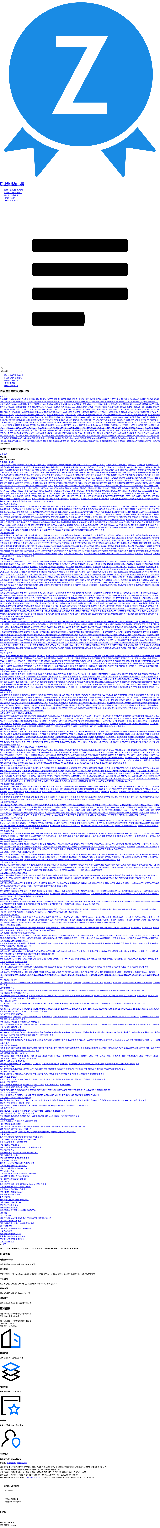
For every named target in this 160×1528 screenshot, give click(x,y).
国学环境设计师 (73, 593)
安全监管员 (35, 834)
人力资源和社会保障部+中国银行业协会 (132, 433)
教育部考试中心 (114, 428)
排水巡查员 (132, 465)
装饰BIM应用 (71, 813)
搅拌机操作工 (32, 546)
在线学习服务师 (48, 768)
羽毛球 (156, 797)
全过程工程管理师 (16, 593)
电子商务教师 (54, 734)
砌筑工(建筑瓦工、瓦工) (70, 763)
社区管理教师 (43, 734)
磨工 (22, 512)
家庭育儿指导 (116, 674)
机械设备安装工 (43, 499)
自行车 (17, 800)
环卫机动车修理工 (102, 478)
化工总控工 (68, 507)
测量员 (65, 836)
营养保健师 (65, 614)
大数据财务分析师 (90, 645)
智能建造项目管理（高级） (76, 810)
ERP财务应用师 (72, 854)
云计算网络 (11, 585)
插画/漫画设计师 (153, 577)
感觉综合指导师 (67, 708)
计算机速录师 (40, 564)
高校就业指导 (74, 687)
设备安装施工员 (154, 836)
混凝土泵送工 (138, 543)
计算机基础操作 (97, 674)
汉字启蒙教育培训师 (145, 703)
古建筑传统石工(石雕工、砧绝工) (64, 755)
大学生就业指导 (112, 700)
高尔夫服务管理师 (40, 598)
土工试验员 (28, 483)
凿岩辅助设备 (148, 789)
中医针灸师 (131, 847)
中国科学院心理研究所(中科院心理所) (132, 436)
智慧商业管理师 (89, 781)
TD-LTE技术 (88, 582)
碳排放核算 (35, 826)
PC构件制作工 (88, 535)
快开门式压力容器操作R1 (138, 894)
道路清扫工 (42, 538)
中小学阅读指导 (87, 703)
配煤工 (43, 473)
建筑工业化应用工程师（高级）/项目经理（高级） (19, 805)
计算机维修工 (16, 509)
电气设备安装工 (21, 514)
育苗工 (32, 480)
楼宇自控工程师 (143, 632)
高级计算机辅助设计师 (73, 640)
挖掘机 (44, 792)
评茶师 (8, 656)
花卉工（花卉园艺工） (58, 480)
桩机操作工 (141, 493)
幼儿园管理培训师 (135, 595)
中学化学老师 (27, 742)
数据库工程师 (5, 640)
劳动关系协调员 (112, 522)
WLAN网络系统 (123, 575)
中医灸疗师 (38, 611)
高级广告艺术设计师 (28, 640)
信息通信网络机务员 (146, 507)
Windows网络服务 (6, 572)
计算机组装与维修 (148, 580)
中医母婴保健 (45, 883)
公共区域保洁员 (63, 538)
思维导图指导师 (102, 603)
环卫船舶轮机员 (63, 478)
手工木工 (77, 496)
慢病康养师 (152, 614)
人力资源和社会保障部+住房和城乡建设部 (79, 412)
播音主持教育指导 (9, 687)
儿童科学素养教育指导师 (85, 705)
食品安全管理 (105, 682)
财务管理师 (44, 663)
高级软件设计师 (30, 627)
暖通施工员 (4, 839)
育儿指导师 (112, 721)
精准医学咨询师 (30, 614)
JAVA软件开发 (23, 878)
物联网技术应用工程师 (114, 854)
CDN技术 (34, 582)
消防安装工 (129, 480)
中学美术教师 (5, 742)
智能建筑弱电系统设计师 (24, 635)
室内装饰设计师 (124, 491)
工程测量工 (47, 548)
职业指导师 (105, 507)
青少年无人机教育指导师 (34, 700)
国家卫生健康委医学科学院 (24, 409)
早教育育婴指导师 (45, 732)
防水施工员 (105, 834)
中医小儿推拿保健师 (98, 849)
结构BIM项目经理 (17, 868)
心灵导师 (81, 609)
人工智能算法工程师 (146, 622)
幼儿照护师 (140, 656)
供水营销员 (46, 467)
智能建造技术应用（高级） (97, 810)
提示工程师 (98, 648)
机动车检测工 (118, 514)
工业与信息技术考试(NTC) (60, 407)
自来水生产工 (102, 467)
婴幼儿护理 (63, 677)
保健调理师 (66, 530)
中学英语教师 (49, 742)
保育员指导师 (57, 732)
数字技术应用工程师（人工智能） (97, 629)
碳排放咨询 (8, 826)
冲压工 (14, 512)
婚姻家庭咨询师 (153, 661)
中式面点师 (135, 517)
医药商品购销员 (88, 520)
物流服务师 (39, 522)
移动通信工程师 (36, 773)
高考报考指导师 (59, 606)
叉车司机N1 (24, 891)
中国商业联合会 (128, 399)
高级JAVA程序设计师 (85, 860)
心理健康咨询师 (107, 609)
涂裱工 (144, 491)
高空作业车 (132, 789)
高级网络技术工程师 (131, 854)
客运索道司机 (66, 894)
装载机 (38, 792)
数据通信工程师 (24, 773)
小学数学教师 (125, 742)
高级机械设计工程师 (33, 624)
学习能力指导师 (102, 601)
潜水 (86, 797)
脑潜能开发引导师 (20, 609)
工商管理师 (37, 669)
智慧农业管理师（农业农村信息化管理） (90, 917)
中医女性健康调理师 (84, 847)
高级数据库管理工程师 (45, 627)
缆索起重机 (105, 792)
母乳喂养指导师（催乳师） (43, 726)
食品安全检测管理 (56, 663)
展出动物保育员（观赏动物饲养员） (14, 465)
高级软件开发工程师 (80, 627)
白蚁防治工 (32, 465)
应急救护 (87, 684)
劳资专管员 (40, 836)
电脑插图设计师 (126, 561)
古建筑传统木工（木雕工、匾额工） (73, 488)
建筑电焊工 (51, 786)
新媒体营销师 (80, 666)
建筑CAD (141, 834)
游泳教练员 (26, 797)
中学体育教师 (154, 739)
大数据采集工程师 (16, 648)
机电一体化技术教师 (42, 739)
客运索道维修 (76, 894)
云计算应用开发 (151, 582)
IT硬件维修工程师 (132, 577)
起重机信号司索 (31, 786)
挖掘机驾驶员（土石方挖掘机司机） (29, 493)
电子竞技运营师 (26, 768)
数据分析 (96, 878)
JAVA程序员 (63, 645)
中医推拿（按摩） (20, 886)
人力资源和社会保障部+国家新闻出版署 (50, 433)
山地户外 (89, 800)
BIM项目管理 (144, 813)
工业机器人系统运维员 (75, 525)
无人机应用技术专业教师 (15, 700)
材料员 (93, 836)
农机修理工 (22, 507)
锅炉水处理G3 (153, 894)
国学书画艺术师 (85, 593)
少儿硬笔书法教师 (90, 708)
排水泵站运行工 (112, 465)
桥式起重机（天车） (8, 786)
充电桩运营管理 (15, 771)
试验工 (151, 483)
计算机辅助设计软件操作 (9, 674)
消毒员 (130, 527)
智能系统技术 (45, 585)
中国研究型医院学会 (108, 441)
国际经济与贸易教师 (67, 734)
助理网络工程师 (43, 645)
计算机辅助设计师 (118, 577)
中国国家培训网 (84, 399)
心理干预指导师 (146, 909)
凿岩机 (4, 792)
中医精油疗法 (12, 883)
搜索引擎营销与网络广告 (77, 580)
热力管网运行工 (28, 470)
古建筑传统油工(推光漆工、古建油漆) (135, 752)
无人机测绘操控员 (91, 525)
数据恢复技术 (151, 567)
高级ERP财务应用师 (44, 640)
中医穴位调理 (144, 883)
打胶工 (135, 538)
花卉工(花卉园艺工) (40, 758)
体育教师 (131, 737)
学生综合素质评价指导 (11, 682)
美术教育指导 (66, 684)
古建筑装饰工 (5, 551)
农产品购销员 (50, 517)
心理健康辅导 (49, 687)
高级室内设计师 (101, 640)
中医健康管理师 (80, 611)
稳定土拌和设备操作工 (108, 543)
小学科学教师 (103, 742)
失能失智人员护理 (84, 682)
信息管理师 (77, 669)
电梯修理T (86, 894)
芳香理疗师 (129, 611)
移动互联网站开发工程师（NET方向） (88, 773)
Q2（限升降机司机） (66, 891)
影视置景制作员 (141, 525)
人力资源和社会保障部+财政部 (28, 436)
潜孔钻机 (78, 786)
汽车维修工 (108, 514)
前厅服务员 (130, 520)
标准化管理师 (63, 820)
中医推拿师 (76, 849)
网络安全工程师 (102, 637)
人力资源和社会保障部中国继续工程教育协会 (101, 409)
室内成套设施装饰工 (55, 541)
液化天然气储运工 (116, 473)
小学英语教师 (114, 742)
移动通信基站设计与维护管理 (56, 577)
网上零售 (89, 666)
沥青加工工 (17, 543)
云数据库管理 (139, 582)
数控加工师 (132, 567)
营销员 (42, 507)
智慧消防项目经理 (92, 865)
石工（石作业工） (32, 491)
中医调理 (52, 886)
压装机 (16, 792)
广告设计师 (95, 527)
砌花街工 (141, 548)
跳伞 (148, 797)
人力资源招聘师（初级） (102, 595)
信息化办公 (28, 875)
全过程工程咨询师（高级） (33, 810)
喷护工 (97, 546)
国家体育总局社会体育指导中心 (60, 404)
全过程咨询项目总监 (118, 865)
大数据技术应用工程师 (111, 648)
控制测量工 (38, 548)
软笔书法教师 (105, 697)
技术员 (59, 836)
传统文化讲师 (97, 593)
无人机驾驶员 (118, 525)
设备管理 (51, 904)
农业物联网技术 (100, 768)
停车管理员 (46, 520)
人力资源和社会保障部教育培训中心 (136, 409)
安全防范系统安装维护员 (32, 520)
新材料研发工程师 (54, 632)
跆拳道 (112, 797)
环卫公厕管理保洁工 (78, 478)
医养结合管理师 (108, 815)
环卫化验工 (90, 478)
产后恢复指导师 (83, 721)
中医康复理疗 (43, 886)
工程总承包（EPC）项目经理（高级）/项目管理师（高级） (103, 807)
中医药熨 (91, 883)
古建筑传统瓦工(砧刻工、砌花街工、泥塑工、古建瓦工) (70, 758)
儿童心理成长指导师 (19, 703)
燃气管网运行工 (102, 473)
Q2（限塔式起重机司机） (150, 891)
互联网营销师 (12, 527)
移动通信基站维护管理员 (126, 771)
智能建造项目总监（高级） (54, 810)
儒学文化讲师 (141, 695)
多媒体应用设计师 (90, 643)
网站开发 (45, 878)
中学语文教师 (70, 742)
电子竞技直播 (11, 684)
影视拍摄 (57, 705)
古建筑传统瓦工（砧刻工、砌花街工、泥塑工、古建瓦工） (133, 488)
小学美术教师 (92, 742)
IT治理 (141, 572)
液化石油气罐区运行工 (126, 475)
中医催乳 (3, 883)
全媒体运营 (35, 828)
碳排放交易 (17, 826)
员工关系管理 (39, 674)
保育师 (91, 530)
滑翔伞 (95, 797)
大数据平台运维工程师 (118, 645)
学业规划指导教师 (136, 700)
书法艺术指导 (20, 677)
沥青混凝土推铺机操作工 (133, 750)
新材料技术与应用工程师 (71, 632)
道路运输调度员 (72, 522)
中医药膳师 (152, 847)
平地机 (108, 789)
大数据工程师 (43, 648)
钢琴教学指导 (53, 677)
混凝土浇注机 (29, 789)
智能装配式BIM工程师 (48, 779)
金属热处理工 (133, 512)
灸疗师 (136, 611)
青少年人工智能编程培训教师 (72, 700)
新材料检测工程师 (40, 632)
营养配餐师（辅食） (29, 724)
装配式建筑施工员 (76, 512)
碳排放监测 (44, 826)
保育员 (2, 711)
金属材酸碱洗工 (39, 512)
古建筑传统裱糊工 (94, 551)
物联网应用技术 (40, 820)
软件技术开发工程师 (15, 645)
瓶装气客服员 (137, 473)
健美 (34, 800)
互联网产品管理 (108, 875)
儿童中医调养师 (50, 611)
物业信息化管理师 (58, 567)
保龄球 (52, 797)
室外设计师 (26, 580)
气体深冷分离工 (51, 512)
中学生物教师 (143, 739)
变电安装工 (114, 496)
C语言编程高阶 (106, 902)
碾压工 (40, 546)
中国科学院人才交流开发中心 (30, 417)
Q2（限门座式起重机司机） (129, 891)
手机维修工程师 (37, 637)
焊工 (156, 507)
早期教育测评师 (152, 705)
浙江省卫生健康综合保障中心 (92, 415)
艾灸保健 (3, 677)
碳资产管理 (149, 823)
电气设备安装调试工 (140, 496)
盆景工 (37, 480)
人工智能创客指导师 (53, 700)
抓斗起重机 (95, 792)
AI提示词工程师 (131, 697)
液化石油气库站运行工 (144, 475)
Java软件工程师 (63, 902)
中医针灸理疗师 (31, 909)
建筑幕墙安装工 (19, 541)
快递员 (17, 522)
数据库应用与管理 (46, 572)
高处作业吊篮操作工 (137, 499)
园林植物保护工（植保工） (115, 548)
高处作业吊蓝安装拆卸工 (15, 758)
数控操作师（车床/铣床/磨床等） (114, 567)
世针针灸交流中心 (110, 407)
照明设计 (98, 632)
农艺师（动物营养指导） (18, 920)
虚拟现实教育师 (75, 768)
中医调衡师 (41, 614)
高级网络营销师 (22, 854)
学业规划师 (147, 601)
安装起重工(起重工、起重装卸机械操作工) (108, 758)
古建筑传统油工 (133, 551)
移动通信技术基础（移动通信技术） (107, 582)
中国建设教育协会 (129, 404)
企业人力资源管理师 (126, 522)
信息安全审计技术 (25, 569)
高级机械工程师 (47, 624)
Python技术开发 (150, 875)
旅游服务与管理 (135, 674)
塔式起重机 (141, 792)
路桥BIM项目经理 (116, 868)
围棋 (26, 800)
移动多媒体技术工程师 (74, 781)
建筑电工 (106, 496)
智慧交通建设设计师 (44, 771)
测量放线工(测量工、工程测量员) (30, 763)
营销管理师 (15, 567)
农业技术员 (73, 517)
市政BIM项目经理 (60, 868)
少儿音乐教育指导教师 (48, 697)
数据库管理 (104, 878)
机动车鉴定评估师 (98, 509)
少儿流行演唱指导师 (17, 697)
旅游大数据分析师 (75, 645)
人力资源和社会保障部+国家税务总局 (57, 436)
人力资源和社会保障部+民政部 (147, 441)
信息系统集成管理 (52, 875)
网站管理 (43, 904)
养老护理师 (46, 815)
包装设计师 (31, 527)
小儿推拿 (36, 677)
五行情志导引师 (109, 598)
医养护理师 (142, 614)
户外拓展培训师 (17, 595)
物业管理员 (79, 483)
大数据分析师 (126, 648)
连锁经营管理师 (13, 658)
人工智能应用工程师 (17, 624)
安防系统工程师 (36, 629)
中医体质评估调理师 (46, 909)
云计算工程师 (74, 656)
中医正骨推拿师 (46, 844)
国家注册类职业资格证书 (14, 190)
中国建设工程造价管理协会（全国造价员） (124, 430)
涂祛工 (85, 752)
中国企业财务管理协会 (106, 433)
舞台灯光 (113, 632)
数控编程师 (44, 561)
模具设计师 (151, 561)
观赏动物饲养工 (37, 535)
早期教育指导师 (84, 606)
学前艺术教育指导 (61, 687)
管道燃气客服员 (149, 473)
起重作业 (149, 679)
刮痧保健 (104, 677)
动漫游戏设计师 (132, 643)
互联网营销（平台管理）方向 (102, 826)
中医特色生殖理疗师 (31, 844)
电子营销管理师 (45, 567)
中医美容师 (109, 847)
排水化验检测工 (53, 465)
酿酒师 (66, 663)
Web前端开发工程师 (33, 902)
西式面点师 (126, 517)
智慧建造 (39, 865)
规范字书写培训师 (13, 705)
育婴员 (97, 530)
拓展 (83, 800)
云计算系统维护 (23, 585)
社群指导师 (141, 663)
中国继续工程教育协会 (84, 404)
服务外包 (32, 666)
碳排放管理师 (55, 826)
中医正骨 (21, 883)
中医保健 (58, 737)
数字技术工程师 (111, 779)
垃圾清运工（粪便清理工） (116, 535)
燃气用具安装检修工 (26, 475)
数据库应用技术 (119, 902)
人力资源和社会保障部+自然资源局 (134, 425)
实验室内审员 (76, 834)
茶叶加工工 (108, 517)
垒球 (5, 800)
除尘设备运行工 (19, 535)
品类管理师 (150, 666)
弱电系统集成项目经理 (150, 627)
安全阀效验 (55, 894)
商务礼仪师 (87, 716)
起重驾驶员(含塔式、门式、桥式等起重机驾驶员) (26, 755)
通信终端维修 (23, 577)
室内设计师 (53, 580)
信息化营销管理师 (116, 572)
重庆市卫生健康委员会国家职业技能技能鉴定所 (66, 420)
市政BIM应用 (39, 813)
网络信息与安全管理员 (8, 507)
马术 (136, 797)
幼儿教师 (23, 711)
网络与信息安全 (59, 572)
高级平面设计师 (89, 640)
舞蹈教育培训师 (100, 703)
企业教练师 (51, 595)
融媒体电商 (123, 781)
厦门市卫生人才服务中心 (96, 420)
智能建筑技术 (34, 585)
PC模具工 (56, 535)
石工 (89, 543)
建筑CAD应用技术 (33, 561)
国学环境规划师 (64, 598)
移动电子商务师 (102, 781)
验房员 (122, 834)
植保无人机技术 (125, 768)
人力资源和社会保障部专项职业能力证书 (15, 671)
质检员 (11, 496)
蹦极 (62, 797)
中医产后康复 (56, 883)
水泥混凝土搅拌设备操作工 (16, 546)
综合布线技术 (33, 572)
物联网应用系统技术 (131, 585)
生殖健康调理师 (17, 614)
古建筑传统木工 (145, 551)
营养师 (143, 708)
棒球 (1, 800)
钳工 (9, 512)
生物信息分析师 (119, 614)
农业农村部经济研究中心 (18, 441)
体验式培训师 (142, 598)
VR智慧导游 (69, 776)
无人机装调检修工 (106, 525)
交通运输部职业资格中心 (54, 417)
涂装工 (77, 514)
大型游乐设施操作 (37, 891)
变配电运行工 (140, 467)
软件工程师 (15, 640)
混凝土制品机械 (99, 786)
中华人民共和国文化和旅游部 (94, 428)
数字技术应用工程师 (56, 648)
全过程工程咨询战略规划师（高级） (140, 807)
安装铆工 (137, 480)
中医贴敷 (29, 883)
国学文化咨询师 (120, 593)
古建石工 (62, 551)
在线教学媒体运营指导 (41, 679)
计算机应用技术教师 (103, 739)
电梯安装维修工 (110, 483)
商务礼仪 (86, 674)
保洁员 (8, 480)
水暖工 (18, 488)
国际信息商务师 (102, 572)
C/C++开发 (107, 569)
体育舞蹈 (70, 800)
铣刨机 (66, 786)
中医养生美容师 (146, 611)
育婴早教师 (122, 721)
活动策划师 (85, 663)
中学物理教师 (38, 742)
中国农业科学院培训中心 (47, 409)
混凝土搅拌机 (74, 789)
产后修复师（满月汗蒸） (58, 721)
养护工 (129, 548)
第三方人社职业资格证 (28, 399)
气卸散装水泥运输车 (124, 786)
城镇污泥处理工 (51, 554)
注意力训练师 (49, 601)
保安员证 (12, 430)
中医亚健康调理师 (7, 844)
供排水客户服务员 (23, 556)
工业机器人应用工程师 (116, 624)
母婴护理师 (17, 724)
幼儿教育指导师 (145, 658)
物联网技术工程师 (30, 643)
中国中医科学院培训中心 (51, 425)
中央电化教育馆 (19, 402)
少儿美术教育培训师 (129, 703)
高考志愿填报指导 (151, 700)
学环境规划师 (108, 593)
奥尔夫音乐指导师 (41, 708)
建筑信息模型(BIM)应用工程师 (53, 695)
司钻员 (41, 483)
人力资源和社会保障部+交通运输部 (87, 436)
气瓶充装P (95, 894)
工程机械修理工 (137, 486)
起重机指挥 (42, 786)
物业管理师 (73, 509)
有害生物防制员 (131, 507)
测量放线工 (23, 548)
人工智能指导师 (87, 768)
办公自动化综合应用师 (32, 860)
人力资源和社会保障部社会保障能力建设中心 (117, 412)
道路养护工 (122, 541)
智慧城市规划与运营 (80, 585)
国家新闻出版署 (78, 441)
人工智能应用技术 (23, 622)
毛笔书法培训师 (94, 697)
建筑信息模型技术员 (39, 525)
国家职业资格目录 (11, 195)
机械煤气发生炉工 (145, 470)
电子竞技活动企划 (133, 677)
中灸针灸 (60, 886)
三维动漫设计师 (6, 580)
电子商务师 (105, 527)
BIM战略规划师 (63, 779)
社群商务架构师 (12, 666)
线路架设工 (4, 496)
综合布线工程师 (72, 635)
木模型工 (37, 543)
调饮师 (88, 509)
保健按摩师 (48, 530)
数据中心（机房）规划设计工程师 (92, 635)
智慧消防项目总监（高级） (118, 810)
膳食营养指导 (22, 687)
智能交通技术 (56, 585)
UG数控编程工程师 (64, 561)
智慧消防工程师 (58, 771)
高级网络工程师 (58, 640)
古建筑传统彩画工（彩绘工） (99, 488)
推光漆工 (148, 548)
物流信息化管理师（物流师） (45, 575)
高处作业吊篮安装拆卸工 (119, 499)
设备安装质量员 (108, 836)
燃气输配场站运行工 (54, 473)
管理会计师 (46, 718)
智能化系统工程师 (23, 629)
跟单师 (22, 561)
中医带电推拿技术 (117, 883)
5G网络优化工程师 (139, 635)
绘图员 (12, 836)
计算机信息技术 (32, 661)
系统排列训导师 (131, 598)
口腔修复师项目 (19, 909)
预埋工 (94, 480)
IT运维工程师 (77, 637)
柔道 (116, 797)
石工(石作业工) (28, 760)
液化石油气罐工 (36, 478)
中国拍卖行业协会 (126, 441)
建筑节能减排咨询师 (33, 695)
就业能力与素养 (6, 695)
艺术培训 (96, 677)
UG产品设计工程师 (91, 561)
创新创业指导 (117, 687)
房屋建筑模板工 (121, 546)
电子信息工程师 (28, 564)
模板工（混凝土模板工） (59, 499)
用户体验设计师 (66, 875)
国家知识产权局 (109, 436)
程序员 (2, 875)
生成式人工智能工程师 (81, 622)
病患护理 (20, 684)
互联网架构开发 (79, 878)
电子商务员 (53, 645)
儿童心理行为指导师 (147, 609)
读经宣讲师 (119, 598)
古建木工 (77, 551)
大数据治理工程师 (30, 648)
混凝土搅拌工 (96, 499)
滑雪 (47, 797)
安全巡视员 (26, 834)
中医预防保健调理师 (60, 844)
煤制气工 (82, 470)
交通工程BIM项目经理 (147, 865)
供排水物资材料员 (91, 554)
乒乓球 (50, 800)
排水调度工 (122, 465)
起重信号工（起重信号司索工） (124, 493)
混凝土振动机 (18, 789)
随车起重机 (132, 792)
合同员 (76, 836)
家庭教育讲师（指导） (74, 601)
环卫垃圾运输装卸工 (117, 478)
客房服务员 (139, 520)
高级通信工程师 (17, 627)
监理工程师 (4, 593)
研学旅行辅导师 (51, 603)
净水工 (66, 554)
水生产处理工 (113, 467)
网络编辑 (68, 569)
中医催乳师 (28, 849)
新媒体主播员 (5, 768)
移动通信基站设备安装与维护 (79, 577)
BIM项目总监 (83, 870)
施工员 (30, 839)
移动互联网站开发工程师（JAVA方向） (118, 773)
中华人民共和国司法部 (85, 438)
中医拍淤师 (18, 844)
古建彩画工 (24, 551)
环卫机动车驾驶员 (50, 478)
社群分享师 (150, 663)
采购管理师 (24, 567)
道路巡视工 (113, 541)
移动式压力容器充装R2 (119, 894)
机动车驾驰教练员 (131, 514)
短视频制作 (53, 682)
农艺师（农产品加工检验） (136, 917)
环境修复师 (143, 593)
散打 (59, 800)
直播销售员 (69, 695)
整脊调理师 (50, 614)
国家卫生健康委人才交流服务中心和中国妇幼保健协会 (54, 438)
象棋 (30, 800)
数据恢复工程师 (50, 637)
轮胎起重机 (86, 792)
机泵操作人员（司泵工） (17, 554)
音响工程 (106, 632)
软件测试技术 (54, 878)
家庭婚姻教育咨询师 (78, 598)
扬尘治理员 (17, 834)
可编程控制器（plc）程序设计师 (90, 564)
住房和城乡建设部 (9, 399)
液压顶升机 (62, 792)
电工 (12, 514)
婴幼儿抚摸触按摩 (86, 677)
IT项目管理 (92, 575)
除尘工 (45, 496)
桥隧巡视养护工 (100, 486)
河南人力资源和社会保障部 (100, 423)
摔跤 (120, 797)
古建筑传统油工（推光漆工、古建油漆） (43, 488)
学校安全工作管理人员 (105, 695)
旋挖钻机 (59, 786)
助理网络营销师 (44, 854)
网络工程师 (17, 663)
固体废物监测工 (142, 535)
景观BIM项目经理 (74, 868)
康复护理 (124, 674)
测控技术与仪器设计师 (83, 567)
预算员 (27, 836)
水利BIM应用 (60, 813)
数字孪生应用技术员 (80, 507)
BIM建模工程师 (88, 779)
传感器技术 (11, 588)
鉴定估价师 (139, 522)
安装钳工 (151, 496)
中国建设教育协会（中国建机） (32, 404)
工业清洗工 (143, 512)
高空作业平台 (122, 789)
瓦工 (80, 543)
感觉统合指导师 (69, 732)
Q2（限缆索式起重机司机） (107, 891)
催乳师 (135, 721)
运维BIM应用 (18, 813)
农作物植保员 (19, 517)
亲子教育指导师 (55, 708)
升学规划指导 (123, 700)
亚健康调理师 (54, 609)
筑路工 (56, 486)
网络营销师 (29, 820)
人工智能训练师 (33, 507)
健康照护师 (75, 530)
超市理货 (43, 677)
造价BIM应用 (82, 813)
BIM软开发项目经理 (34, 870)
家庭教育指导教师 (13, 711)
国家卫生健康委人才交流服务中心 (111, 417)
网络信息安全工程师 (126, 823)
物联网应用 (10, 679)
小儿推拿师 (17, 708)
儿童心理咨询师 (133, 609)
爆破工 (51, 496)
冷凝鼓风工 (112, 470)
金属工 (24, 488)
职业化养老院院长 (85, 595)
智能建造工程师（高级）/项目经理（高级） (136, 805)
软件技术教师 (73, 739)
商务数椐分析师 (150, 645)
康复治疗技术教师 (80, 737)
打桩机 (21, 792)
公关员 (70, 527)
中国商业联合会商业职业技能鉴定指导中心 (45, 402)
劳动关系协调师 (44, 661)
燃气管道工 (89, 475)
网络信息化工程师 (53, 564)
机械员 (33, 836)
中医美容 (65, 883)
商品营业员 (99, 520)
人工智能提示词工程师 (63, 622)
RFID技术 (29, 588)
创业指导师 (148, 522)
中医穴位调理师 (66, 849)
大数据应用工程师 (100, 624)
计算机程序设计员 (47, 509)
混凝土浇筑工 (86, 499)
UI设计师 (83, 875)
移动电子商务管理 (23, 582)
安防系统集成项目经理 (132, 627)
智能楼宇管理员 (123, 483)
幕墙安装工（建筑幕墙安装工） (73, 491)
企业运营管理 (56, 666)
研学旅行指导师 (101, 705)
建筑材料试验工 (146, 546)
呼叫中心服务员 (50, 522)
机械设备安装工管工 (107, 512)
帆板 (140, 797)
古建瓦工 (70, 551)
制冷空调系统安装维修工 (56, 525)
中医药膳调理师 (132, 614)
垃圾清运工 (139, 478)
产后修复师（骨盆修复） (38, 721)
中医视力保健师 (98, 847)
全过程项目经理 (132, 865)
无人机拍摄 (77, 679)
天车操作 (30, 682)
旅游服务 (106, 674)
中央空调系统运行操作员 (138, 483)
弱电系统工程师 (49, 629)
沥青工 (152, 486)
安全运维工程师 (26, 632)
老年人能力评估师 (18, 530)
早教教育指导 (73, 677)
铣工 (26, 512)
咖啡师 (2, 656)
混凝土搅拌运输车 (62, 789)
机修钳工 (72, 538)
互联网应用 (98, 580)
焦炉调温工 (35, 473)
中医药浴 (98, 883)
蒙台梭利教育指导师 (120, 708)
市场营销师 (86, 669)
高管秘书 (53, 561)
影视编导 (49, 705)
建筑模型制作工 (97, 483)
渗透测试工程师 (147, 629)
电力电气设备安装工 (91, 512)
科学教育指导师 (39, 603)
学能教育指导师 (64, 603)
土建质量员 (137, 836)
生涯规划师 (95, 606)
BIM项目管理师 (76, 779)
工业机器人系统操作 (35, 687)
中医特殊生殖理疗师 (17, 611)
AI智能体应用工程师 (114, 622)
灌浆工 (88, 480)
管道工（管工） (125, 496)
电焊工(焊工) (110, 763)
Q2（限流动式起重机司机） (85, 891)
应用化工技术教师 (40, 737)
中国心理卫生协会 (70, 425)
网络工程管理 (134, 878)
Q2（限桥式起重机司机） (30, 894)
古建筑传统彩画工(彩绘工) (111, 752)
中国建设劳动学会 (48, 399)
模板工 (86, 546)
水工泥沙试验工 (134, 546)
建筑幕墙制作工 (31, 541)
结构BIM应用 (103, 813)
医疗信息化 (10, 575)
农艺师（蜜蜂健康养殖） (115, 917)
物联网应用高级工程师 (114, 585)
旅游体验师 (94, 663)
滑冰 (74, 797)
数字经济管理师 (103, 645)
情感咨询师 (60, 611)
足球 (45, 800)
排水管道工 (141, 465)
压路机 (33, 792)
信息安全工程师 (110, 771)
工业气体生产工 (149, 509)
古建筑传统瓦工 (120, 551)
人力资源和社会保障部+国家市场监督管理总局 (21, 425)
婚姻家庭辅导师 (129, 695)
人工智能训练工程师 (130, 622)
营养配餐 (49, 684)
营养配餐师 (65, 724)
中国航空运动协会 (118, 438)
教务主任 (152, 742)
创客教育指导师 (12, 603)
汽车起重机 (150, 792)
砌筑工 (140, 509)
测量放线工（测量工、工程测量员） (29, 496)
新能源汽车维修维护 (119, 682)
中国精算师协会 (103, 438)
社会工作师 (141, 666)
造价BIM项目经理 (131, 868)
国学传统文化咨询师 (31, 593)
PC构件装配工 (77, 535)
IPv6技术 (79, 582)
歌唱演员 (5, 697)
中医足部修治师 (105, 844)
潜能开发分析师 (128, 661)
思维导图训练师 (124, 601)
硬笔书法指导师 (23, 606)
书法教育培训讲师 (118, 697)
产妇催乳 (54, 679)
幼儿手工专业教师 (104, 708)
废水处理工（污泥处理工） (143, 541)
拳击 (124, 797)
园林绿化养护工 (99, 548)
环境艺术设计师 (101, 658)
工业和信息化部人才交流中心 (107, 404)
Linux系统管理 (150, 569)
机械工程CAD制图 (65, 679)
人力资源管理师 (57, 669)
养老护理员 (38, 530)
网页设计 (75, 875)
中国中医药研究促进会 (146, 412)
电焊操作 (122, 677)
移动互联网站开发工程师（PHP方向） (57, 773)
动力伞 (106, 797)
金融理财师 (6, 595)
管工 (23, 509)
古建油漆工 (15, 551)
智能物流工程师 (98, 771)
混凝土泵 (147, 786)
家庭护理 (23, 682)
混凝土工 (105, 499)
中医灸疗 (128, 883)
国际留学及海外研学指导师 (145, 606)
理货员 (32, 522)
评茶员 (101, 517)
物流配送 (29, 677)
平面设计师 (62, 580)
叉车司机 (81, 509)
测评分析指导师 (114, 603)
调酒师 (77, 663)
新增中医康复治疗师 (70, 912)
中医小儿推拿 (32, 886)
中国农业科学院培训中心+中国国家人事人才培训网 (126, 415)
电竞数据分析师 (26, 598)
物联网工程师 (85, 656)
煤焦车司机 (132, 470)
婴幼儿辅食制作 (77, 684)
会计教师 (29, 737)
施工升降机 (71, 792)
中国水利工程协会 (80, 423)
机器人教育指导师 (25, 603)
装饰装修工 (10, 493)
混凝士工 (133, 509)
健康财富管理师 (17, 656)
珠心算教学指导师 (9, 606)
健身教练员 (57, 658)
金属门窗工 (86, 538)
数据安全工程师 (75, 820)
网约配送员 (41, 656)
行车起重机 (20, 786)
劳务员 (48, 836)
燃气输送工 (98, 475)
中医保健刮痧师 (85, 614)
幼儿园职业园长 (33, 711)
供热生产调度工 (15, 470)
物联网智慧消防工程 (76, 865)
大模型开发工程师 (72, 648)
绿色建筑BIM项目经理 (146, 868)
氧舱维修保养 (104, 894)
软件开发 (88, 878)
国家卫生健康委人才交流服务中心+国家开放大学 (52, 423)
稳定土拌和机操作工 (125, 543)
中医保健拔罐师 (118, 844)
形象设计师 (86, 527)
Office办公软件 (90, 904)
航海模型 (40, 800)
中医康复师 (39, 912)
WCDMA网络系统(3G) (138, 575)
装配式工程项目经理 (51, 865)
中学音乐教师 (16, 742)
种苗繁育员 (88, 517)
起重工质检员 (63, 512)
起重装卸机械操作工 (146, 514)
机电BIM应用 (92, 813)
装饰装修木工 (136, 491)
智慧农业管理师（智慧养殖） (34, 917)
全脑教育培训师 (46, 606)
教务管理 (144, 742)
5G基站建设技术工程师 (146, 771)
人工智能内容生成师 (8, 622)
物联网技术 (113, 878)
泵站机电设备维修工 (126, 467)
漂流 (90, 797)
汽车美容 (48, 674)
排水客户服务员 (99, 465)
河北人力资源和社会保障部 (70, 409)
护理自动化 (116, 564)
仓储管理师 (6, 567)
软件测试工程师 (131, 624)
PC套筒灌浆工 (99, 535)
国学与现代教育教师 (128, 705)
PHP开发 (115, 569)
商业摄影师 (22, 527)
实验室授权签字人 (63, 834)
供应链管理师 (149, 520)
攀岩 (66, 797)
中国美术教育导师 (114, 703)
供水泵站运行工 (57, 467)
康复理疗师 (97, 815)
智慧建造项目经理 (21, 865)
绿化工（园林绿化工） (76, 480)
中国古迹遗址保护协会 (39, 441)
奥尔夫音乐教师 (77, 603)
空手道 (64, 800)
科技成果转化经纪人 (120, 595)
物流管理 (36, 904)
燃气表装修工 (39, 475)
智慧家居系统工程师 (8, 629)
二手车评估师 (7, 661)
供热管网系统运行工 (42, 470)
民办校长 (12, 745)
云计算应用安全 (128, 582)
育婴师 (129, 721)
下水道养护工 (67, 543)
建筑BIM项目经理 (46, 868)
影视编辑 (71, 705)
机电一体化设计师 (139, 561)
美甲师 (2, 520)
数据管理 (128, 902)
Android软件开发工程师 (79, 902)
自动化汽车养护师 (128, 564)
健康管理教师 (67, 737)
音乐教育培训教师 (33, 697)
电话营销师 (15, 561)
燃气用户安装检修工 (88, 473)
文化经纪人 (77, 527)
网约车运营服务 (147, 677)
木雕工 (31, 543)
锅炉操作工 (55, 470)
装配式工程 (64, 865)
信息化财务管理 (134, 580)
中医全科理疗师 (6, 909)
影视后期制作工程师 (105, 643)
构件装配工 (110, 480)
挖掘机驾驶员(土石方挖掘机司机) (18, 752)
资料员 (87, 836)
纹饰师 (57, 614)
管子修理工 (49, 543)
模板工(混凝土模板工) (51, 763)
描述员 (35, 483)
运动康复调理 (132, 679)
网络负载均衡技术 (57, 569)
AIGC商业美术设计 (65, 697)
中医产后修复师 (48, 847)
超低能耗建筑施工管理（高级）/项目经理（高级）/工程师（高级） (54, 807)
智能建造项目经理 (7, 865)
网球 (152, 797)
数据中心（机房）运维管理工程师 (118, 635)
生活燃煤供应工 (93, 470)
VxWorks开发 (88, 569)
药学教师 (50, 737)
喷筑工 (91, 546)
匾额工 (31, 551)
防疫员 (122, 507)
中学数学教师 (59, 742)
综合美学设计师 (114, 705)
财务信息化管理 (6, 902)
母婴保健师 (79, 815)
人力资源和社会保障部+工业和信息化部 (65, 428)
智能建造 (32, 865)
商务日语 (142, 577)
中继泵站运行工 (151, 467)
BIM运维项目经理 (19, 870)
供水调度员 (77, 467)
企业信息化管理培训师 (87, 572)
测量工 (30, 548)
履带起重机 (123, 792)
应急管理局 (73, 415)
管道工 (87, 541)
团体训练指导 (113, 677)
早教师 (105, 721)
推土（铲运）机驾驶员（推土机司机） (58, 493)
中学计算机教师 (132, 739)
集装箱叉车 (84, 789)
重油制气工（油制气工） (69, 470)
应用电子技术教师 (118, 739)
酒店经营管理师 (19, 661)
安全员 (19, 520)
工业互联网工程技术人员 (137, 776)
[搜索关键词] (21, 371)
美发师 (8, 520)
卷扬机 (79, 792)
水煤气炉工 (103, 470)
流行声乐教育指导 (109, 684)
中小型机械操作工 (86, 486)
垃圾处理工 (130, 478)
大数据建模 (142, 682)
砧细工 (37, 551)
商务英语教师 (9, 737)
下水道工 (57, 543)
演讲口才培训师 (28, 708)
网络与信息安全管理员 (21, 525)
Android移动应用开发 (47, 582)
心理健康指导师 (152, 708)
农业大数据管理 (113, 768)
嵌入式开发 (98, 569)
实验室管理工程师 (40, 595)
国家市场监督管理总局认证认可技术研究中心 (43, 412)
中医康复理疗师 (106, 611)
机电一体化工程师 (134, 629)
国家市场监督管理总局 (15, 420)
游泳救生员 (17, 797)
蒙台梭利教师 (107, 661)
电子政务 (60, 575)
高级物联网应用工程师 (62, 627)
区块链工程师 (139, 773)
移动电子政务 (11, 582)
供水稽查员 (28, 467)
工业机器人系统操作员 (118, 776)
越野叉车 (92, 789)
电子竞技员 (15, 768)
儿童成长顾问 (34, 606)
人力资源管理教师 (90, 734)
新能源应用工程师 (88, 632)
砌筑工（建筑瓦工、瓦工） (38, 501)
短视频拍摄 (95, 682)
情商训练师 (112, 601)
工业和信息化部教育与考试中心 (106, 399)
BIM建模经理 (93, 870)
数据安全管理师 (89, 637)
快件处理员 (24, 522)
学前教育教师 (111, 737)
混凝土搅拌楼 (7, 789)
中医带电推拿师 (60, 847)
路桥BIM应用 (28, 813)
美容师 (14, 520)
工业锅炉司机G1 (19, 896)
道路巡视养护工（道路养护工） (118, 486)
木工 (83, 496)
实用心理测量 (96, 684)
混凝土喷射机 (40, 789)
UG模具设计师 (77, 561)
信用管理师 (26, 663)
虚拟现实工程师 (52, 656)
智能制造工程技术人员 (14, 779)
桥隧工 (50, 486)
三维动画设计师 (120, 643)
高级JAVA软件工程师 (148, 640)
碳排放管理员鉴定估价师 (64, 514)
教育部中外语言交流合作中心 (139, 438)
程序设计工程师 (144, 624)
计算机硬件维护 (69, 904)
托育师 (65, 703)
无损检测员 (50, 514)
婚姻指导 (56, 684)
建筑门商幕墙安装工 (108, 755)
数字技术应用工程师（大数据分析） (70, 629)
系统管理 (58, 904)
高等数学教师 (124, 734)
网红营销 (83, 687)
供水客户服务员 (17, 467)
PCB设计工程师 (145, 637)
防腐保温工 (119, 480)
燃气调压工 (49, 475)
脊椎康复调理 (87, 679)
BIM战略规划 (133, 813)
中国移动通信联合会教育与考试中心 (14, 766)
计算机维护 (56, 674)
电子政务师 (55, 661)
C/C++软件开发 (36, 878)
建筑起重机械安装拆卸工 (102, 493)
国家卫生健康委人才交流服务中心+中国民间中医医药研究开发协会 (43, 430)
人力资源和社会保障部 (109, 425)
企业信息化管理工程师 (37, 776)
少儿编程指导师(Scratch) (29, 705)
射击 (78, 797)
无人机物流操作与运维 (23, 679)
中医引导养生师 (17, 849)
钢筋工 (15, 501)
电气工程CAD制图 (107, 679)
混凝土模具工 (75, 499)
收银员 (122, 520)
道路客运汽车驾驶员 (86, 522)
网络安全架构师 (13, 632)
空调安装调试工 (147, 480)
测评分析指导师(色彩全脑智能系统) (134, 603)
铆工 (18, 512)
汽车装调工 (98, 514)
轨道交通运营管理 (29, 771)
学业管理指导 (100, 700)
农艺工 (27, 517)
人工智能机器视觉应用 (129, 637)
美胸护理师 (74, 614)
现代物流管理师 (123, 658)
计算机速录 (108, 580)
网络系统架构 (37, 569)
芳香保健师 (57, 530)
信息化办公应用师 (16, 860)
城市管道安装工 (41, 486)
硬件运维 (143, 878)
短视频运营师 (120, 656)
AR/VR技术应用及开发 (14, 875)
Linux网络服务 (138, 569)
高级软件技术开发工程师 (130, 640)
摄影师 (50, 658)
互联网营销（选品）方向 (11, 828)
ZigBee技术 (21, 588)
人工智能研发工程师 (98, 622)
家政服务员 (29, 530)
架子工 (10, 501)
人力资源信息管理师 (131, 572)
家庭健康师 (31, 609)
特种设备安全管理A (33, 896)
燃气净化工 (68, 475)
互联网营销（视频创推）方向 (126, 826)
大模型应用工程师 (86, 648)
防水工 (88, 496)
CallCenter (116, 580)
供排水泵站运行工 (9, 556)
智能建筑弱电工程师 (58, 635)
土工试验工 (10, 548)
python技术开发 (10, 823)
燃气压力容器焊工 (111, 475)
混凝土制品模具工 (108, 546)
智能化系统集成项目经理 (113, 627)
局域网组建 (21, 904)
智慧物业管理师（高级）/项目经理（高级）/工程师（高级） (96, 805)
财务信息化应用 (39, 875)
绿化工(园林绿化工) (82, 760)
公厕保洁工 (51, 538)
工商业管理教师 (104, 734)
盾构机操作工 (64, 486)
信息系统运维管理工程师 (127, 632)
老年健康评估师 (106, 909)
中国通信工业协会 (66, 399)
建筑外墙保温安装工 (15, 483)
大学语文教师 (135, 734)
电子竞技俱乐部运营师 (11, 598)
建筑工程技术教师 (27, 739)
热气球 (100, 797)
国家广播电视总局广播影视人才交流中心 (129, 423)
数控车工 (36, 509)
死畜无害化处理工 (9, 538)
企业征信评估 (77, 674)
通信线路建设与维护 (36, 577)
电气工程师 (70, 567)
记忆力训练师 (59, 601)
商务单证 (40, 666)
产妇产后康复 (136, 687)
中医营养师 (73, 609)
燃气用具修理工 (79, 475)
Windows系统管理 (20, 572)
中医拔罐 (73, 883)
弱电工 (99, 496)
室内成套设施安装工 (110, 491)
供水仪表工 (37, 467)
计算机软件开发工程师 (68, 564)
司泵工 (94, 496)
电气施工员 (13, 839)
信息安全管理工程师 (17, 820)
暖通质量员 (119, 836)
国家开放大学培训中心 (57, 415)
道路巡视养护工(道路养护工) (110, 760)
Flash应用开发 (77, 569)
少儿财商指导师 (89, 603)
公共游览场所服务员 (112, 520)
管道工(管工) (84, 763)
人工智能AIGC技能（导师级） (42, 622)
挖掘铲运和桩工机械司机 (82, 493)
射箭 (82, 797)
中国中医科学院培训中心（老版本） (81, 417)
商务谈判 (47, 666)
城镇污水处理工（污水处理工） (71, 465)
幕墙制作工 (43, 491)
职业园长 (60, 595)
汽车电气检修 (71, 682)
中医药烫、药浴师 (52, 849)
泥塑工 (56, 551)
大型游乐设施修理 (51, 891)
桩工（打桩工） (152, 493)
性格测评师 (69, 611)
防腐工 (4, 543)
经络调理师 (6, 614)
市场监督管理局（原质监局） (132, 407)
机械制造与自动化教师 (59, 739)
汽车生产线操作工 (87, 514)
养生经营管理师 (93, 611)
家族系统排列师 (12, 601)
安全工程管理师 (132, 593)
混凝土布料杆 (138, 786)
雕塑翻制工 (48, 483)
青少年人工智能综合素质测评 (111, 606)
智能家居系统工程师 (42, 635)
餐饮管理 (114, 663)
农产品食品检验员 (38, 517)
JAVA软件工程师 (30, 645)
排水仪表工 (88, 465)
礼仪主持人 (62, 527)
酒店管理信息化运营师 (101, 776)
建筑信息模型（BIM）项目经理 (54, 870)
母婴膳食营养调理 (94, 687)
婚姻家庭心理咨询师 (93, 609)
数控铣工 (29, 509)
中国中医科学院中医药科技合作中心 (30, 415)
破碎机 (139, 789)
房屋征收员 (114, 834)
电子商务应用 (120, 875)
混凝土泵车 (50, 789)
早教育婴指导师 (6, 708)
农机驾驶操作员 (62, 517)
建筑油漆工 (142, 538)
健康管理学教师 (22, 732)
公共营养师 (114, 527)
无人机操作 (150, 768)
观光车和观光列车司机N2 (10, 891)
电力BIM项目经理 (102, 868)
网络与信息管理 (72, 572)
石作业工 (111, 538)
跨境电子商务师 (139, 902)
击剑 (132, 797)
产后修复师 (72, 721)
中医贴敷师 (24, 616)
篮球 (95, 800)
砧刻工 (43, 551)
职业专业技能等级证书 (13, 193)
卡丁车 (58, 797)
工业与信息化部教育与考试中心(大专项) (124, 420)
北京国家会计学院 (75, 433)
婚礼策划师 (152, 525)
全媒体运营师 (129, 525)
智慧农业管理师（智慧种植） (11, 917)
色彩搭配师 (49, 507)
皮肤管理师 (15, 616)
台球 (55, 800)
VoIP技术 (72, 582)
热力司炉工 (15, 473)
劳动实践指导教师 (56, 703)
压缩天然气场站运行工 (71, 473)
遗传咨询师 (108, 614)
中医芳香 (36, 883)
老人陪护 (141, 679)
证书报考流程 (9, 198)
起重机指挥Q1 (45, 894)
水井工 (84, 467)
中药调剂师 (57, 912)
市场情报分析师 (68, 666)
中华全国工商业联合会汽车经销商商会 (21, 428)
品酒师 (71, 663)
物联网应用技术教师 (87, 739)
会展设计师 (41, 527)
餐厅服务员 (117, 517)
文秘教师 (149, 737)
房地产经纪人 (69, 483)
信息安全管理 (123, 878)
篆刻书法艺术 (29, 684)
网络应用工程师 (44, 643)
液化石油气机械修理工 (21, 478)
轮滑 (70, 797)
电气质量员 (128, 836)
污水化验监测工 (6, 535)
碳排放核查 (26, 826)
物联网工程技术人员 (73, 771)
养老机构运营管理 (42, 682)
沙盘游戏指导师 (120, 609)
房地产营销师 (120, 666)
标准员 (53, 836)
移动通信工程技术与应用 (100, 577)
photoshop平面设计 (94, 875)
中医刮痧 (135, 883)
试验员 (70, 836)
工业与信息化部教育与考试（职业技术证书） (29, 407)
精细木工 (70, 496)
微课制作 (42, 705)
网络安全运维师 (30, 656)
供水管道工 (68, 467)
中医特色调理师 (118, 611)
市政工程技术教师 (13, 739)
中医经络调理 (66, 674)
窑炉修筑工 (23, 501)
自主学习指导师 (136, 601)
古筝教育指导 (146, 674)
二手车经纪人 (7, 525)
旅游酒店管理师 (105, 663)
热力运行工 (6, 473)
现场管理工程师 (60, 624)
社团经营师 (132, 663)
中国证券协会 (90, 433)
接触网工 (87, 483)
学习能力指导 (89, 700)
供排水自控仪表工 (76, 554)
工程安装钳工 (96, 541)
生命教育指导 (152, 682)
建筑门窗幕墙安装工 (93, 491)
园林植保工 (45, 480)
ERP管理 (75, 575)
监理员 (82, 836)
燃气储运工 (127, 473)
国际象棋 (77, 800)
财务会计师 (35, 663)
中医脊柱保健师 (10, 847)
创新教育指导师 (129, 606)
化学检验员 (41, 514)
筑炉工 (146, 486)
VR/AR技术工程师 (143, 779)
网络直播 (126, 687)
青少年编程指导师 (61, 768)
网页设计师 (44, 580)
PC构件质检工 (66, 535)
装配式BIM (123, 813)
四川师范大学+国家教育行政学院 (78, 402)
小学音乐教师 (81, 742)
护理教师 (91, 737)
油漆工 (155, 491)
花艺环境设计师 (17, 480)
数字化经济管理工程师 (55, 776)
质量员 (144, 836)
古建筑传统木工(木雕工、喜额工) (129, 755)
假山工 (26, 480)
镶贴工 (149, 491)
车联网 (102, 585)
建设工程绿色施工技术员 (91, 834)
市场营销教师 (20, 737)
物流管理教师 (146, 734)
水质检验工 (92, 467)
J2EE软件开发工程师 (49, 902)
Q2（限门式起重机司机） (10, 894)
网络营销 (90, 580)
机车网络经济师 (142, 564)
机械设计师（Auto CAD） (109, 561)
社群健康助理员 (93, 909)
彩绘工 (155, 548)
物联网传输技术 (145, 585)
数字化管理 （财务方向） (70, 826)
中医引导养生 (82, 883)
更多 (51, 501)
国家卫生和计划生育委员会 (133, 428)
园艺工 (80, 517)
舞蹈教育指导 (106, 687)
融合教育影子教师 (41, 703)
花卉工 (72, 548)
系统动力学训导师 (71, 595)
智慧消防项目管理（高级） (140, 810)
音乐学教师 (114, 734)
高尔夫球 (11, 800)
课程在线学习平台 (11, 201)
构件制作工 (101, 480)
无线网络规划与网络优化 (106, 575)
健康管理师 (84, 530)
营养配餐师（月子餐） (46, 724)
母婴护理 (96, 679)
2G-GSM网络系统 (10, 577)
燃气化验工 (58, 475)
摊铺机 (71, 786)
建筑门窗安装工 (54, 491)
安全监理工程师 (131, 834)
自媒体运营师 (98, 666)
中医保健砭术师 (131, 844)
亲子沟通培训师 (89, 601)
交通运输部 (43, 428)
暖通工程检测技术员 (48, 834)
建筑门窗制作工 (6, 541)
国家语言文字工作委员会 (59, 441)
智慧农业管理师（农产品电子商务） (60, 917)
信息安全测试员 (95, 507)
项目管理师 (68, 669)
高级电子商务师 (114, 640)
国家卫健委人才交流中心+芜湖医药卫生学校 (89, 430)
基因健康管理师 (97, 614)
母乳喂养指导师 (144, 721)
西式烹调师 (145, 517)
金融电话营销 (5, 561)
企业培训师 (28, 669)
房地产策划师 (58, 483)
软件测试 (46, 569)
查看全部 (3, 396)
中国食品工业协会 (24, 423)
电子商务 (67, 575)
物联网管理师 (94, 585)
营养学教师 (33, 732)
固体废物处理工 (32, 538)
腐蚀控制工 (31, 514)
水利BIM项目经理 (88, 868)
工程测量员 (152, 512)
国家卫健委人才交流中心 (89, 425)
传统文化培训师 (60, 593)
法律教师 (79, 734)
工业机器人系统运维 (137, 684)
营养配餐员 (123, 527)
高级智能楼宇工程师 (96, 627)
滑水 (144, 797)
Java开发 (122, 569)
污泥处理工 (41, 465)
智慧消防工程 (104, 865)
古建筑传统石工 (107, 551)
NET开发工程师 (94, 902)
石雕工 (85, 543)
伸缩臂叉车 (101, 789)
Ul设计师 (84, 820)
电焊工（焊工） (60, 496)
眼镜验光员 (152, 527)
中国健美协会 (25, 438)
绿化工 (84, 548)
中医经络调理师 (142, 847)
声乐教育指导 (146, 687)
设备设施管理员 (6, 834)
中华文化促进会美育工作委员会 (21, 433)
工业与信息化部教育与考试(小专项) (87, 407)
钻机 (155, 789)
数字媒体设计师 (114, 637)
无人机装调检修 (121, 679)
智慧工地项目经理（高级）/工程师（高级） (56, 805)
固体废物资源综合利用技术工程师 (80, 624)
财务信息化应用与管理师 (18, 776)
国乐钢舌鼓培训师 (47, 593)
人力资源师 (78, 708)
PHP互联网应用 (66, 878)
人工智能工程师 (24, 781)
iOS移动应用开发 (61, 582)
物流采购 (155, 674)
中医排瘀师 (29, 611)
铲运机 (114, 789)
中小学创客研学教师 (35, 601)
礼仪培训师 (64, 609)
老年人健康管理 (123, 684)
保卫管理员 (55, 520)
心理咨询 (30, 703)
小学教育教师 (122, 737)
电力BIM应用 (50, 813)
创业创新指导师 (19, 695)
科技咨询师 (115, 507)
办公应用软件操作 (27, 674)
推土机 (27, 792)
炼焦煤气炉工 (25, 473)
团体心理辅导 (40, 684)
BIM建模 (153, 813)
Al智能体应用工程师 (135, 645)
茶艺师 (95, 517)
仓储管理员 (10, 522)
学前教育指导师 (42, 609)
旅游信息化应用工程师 (83, 776)
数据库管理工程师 (16, 643)
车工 (30, 512)
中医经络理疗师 (143, 844)
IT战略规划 (149, 572)
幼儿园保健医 (90, 695)
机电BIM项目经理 (32, 868)
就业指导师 (22, 601)
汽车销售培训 (132, 682)
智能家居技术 (67, 585)
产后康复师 (88, 815)
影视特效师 (17, 580)
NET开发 (129, 569)
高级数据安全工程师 (118, 629)
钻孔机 (10, 792)
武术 (128, 797)
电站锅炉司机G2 (6, 896)
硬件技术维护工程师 (64, 637)
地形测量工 (65, 548)
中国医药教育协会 (134, 417)
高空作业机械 (52, 792)
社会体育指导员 (6, 797)
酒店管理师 (34, 567)
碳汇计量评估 (86, 826)
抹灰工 (2, 493)
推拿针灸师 (37, 815)
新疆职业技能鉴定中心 (36, 420)
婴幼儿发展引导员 (62, 509)
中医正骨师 (85, 849)
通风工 (34, 499)
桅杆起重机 (114, 792)
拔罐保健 (61, 682)
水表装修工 (150, 465)
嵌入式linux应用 (12, 878)
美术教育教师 (100, 737)
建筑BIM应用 (114, 813)
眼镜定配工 (143, 527)
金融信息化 (83, 575)
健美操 (42, 797)
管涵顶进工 (74, 486)
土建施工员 (22, 839)
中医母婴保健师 (35, 847)
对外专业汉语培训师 (94, 598)
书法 (22, 800)
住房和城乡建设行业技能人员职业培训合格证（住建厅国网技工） (119, 402)
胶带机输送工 (123, 470)
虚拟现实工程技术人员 (126, 779)
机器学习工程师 (137, 648)
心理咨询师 (97, 661)
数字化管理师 (150, 773)
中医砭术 (106, 883)
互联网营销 (26, 828)
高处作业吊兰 (87, 786)
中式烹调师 (154, 517)
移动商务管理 (23, 666)
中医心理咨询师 (39, 849)
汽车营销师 (107, 564)
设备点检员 (58, 507)
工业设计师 (97, 567)
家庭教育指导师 (71, 606)
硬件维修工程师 (24, 637)
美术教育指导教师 (80, 697)
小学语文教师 (136, 742)
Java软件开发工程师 (61, 823)
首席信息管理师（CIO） (24, 575)
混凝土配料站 (111, 786)
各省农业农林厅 (92, 441)
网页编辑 (124, 580)
